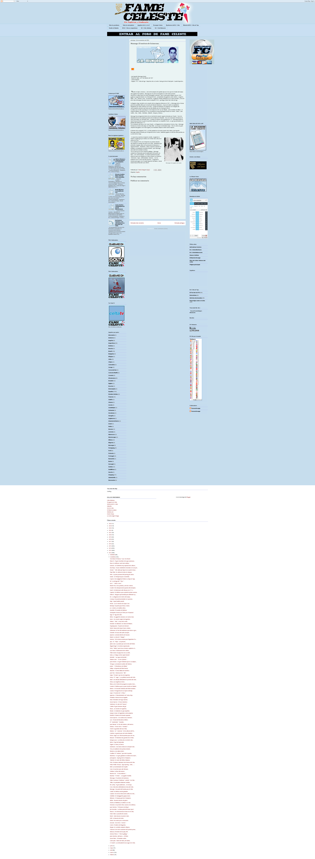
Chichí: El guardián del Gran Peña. (118, 728)
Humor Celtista (194, 255)
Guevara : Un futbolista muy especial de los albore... (123, 565)
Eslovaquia (111, 389)
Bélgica (110, 356)
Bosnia (110, 348)
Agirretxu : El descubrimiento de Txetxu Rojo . (121, 695)
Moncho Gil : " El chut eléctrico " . (118, 773)
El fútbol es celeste (111, 510)
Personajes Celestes (158, 25)
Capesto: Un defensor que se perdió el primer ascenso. (123, 592)
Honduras (111, 413)
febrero (112, 854)
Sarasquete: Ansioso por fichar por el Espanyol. (122, 612)
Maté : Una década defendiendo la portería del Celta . (123, 679)
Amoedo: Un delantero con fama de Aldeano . (121, 623)
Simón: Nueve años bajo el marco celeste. (120, 628)
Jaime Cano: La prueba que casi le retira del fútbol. (122, 643)
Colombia (111, 364)
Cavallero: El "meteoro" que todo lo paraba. (121, 753)
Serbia (110, 466)
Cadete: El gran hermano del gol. (118, 706)
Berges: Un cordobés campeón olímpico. (120, 827)
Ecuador (110, 380)
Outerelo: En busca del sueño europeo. (119, 632)
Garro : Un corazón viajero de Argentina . (120, 619)
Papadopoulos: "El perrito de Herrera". (119, 626)
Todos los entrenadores (128, 25)
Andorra (111, 338)
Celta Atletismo (111, 500)
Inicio (159, 223)
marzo (112, 852)
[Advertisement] (157, 243)
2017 (110, 541)
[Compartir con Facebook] (159, 170)
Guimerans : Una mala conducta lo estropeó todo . (122, 746)
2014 (110, 548)
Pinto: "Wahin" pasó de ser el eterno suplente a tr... (123, 648)
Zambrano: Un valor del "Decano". (118, 704)
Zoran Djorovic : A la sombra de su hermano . (121, 717)
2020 (110, 534)
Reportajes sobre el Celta (197, 300)
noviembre (113, 557)
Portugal (111, 456)
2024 (110, 525)
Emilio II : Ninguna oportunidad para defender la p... (123, 594)
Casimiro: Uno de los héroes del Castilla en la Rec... (122, 793)
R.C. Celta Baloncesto (160, 28)
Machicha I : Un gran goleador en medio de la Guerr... (123, 755)
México (110, 440)
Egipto (110, 383)
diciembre (112, 554)
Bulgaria (111, 354)
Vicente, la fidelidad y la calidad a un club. (120, 802)
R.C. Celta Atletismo (146, 28)
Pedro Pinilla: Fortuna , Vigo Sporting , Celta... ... (122, 764)
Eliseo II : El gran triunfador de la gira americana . (122, 561)
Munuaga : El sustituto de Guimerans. (119, 778)
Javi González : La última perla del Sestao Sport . (122, 809)
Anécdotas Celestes (195, 247)
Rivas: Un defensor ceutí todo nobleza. (119, 563)
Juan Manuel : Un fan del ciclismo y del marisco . (122, 724)
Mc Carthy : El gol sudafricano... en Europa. (121, 784)
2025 (110, 523)
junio (111, 845)
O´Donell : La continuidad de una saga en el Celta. (122, 843)
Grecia (110, 405)
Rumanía (111, 458)
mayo (111, 848)
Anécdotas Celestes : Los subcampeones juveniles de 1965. (120, 222)
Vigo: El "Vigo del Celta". (116, 614)
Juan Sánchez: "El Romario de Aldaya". (119, 807)
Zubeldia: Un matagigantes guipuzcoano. (120, 796)
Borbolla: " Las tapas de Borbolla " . (119, 657)
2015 (110, 546)
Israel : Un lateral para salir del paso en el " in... (121, 590)
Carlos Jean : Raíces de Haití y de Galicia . (120, 840)
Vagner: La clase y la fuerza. (117, 744)
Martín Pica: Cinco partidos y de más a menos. (121, 585)
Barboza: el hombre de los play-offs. (119, 831)
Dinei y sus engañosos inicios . (117, 681)
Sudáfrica (111, 469)
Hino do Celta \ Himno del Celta (197, 261)
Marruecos (111, 434)
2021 (110, 532)
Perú (109, 450)
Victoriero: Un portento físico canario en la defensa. (123, 804)
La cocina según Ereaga (113, 516)
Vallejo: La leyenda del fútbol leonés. (119, 668)
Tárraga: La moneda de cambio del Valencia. (121, 664)
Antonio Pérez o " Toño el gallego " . (119, 834)
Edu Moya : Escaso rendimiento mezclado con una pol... (124, 567)
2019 (110, 537)
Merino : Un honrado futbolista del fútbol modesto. (123, 688)
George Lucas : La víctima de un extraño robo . (121, 740)
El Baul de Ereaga (195, 258)
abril (111, 850)
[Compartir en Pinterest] (160, 170)
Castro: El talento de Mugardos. (118, 825)
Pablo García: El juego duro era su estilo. (120, 652)
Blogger (188, 497)
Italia (110, 426)
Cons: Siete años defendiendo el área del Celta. (122, 787)
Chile (110, 359)
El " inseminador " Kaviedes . (117, 722)
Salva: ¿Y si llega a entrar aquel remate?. (120, 655)
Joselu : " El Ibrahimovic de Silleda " (119, 666)
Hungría (110, 415)
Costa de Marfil (112, 372)
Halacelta (109, 506)
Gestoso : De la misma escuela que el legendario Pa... (123, 639)
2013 (110, 550)
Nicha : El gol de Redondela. (117, 742)
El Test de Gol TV (195, 292)
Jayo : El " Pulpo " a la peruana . (118, 641)
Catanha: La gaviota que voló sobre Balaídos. (121, 733)
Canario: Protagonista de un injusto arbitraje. (121, 690)
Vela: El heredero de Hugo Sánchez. (119, 699)
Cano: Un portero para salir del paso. (119, 769)
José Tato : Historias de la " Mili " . (118, 673)
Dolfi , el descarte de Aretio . (117, 818)
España (138, 172)
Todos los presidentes (114, 25)
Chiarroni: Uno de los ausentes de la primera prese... (123, 829)
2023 (110, 528)
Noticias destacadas (196, 298)
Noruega (111, 445)
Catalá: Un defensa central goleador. (119, 791)
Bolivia (110, 346)
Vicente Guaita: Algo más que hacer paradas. (120, 175)
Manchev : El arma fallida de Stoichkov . (120, 670)
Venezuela (111, 480)
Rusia (110, 461)
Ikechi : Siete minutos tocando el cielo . (119, 816)
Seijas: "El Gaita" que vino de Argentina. (120, 675)
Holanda (111, 410)
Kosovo (110, 429)
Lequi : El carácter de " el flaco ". (118, 693)
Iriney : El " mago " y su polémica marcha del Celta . (123, 677)
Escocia (110, 386)
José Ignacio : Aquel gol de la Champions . (120, 758)
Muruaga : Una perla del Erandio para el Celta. (121, 789)
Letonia (110, 432)
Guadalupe (111, 407)
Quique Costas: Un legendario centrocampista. (121, 713)
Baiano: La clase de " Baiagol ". (117, 637)
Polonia (110, 453)
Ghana (110, 402)
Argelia (110, 340)
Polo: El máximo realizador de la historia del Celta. (122, 762)
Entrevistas (193, 295)
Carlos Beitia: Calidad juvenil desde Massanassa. (119, 207)
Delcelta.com (110, 512)
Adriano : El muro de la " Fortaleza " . (119, 726)
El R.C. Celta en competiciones (129, 28)
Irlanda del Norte (113, 421)
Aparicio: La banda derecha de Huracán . (120, 635)
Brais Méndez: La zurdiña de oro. (119, 191)
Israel (110, 423)
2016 (110, 543)
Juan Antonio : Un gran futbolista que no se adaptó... (123, 661)
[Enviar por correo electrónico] (154, 170)
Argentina (111, 343)
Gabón (110, 399)
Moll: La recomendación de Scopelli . (119, 766)
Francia (110, 397)
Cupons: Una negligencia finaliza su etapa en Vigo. (122, 579)
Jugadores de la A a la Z (144, 25)
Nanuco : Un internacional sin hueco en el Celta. (122, 811)
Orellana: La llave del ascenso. (117, 771)
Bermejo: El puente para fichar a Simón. (120, 605)
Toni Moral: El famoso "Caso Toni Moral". (120, 559)
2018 (110, 539)
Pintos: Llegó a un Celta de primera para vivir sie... (122, 735)
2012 (110, 552)
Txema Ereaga (141, 169)
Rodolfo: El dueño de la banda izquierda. (120, 715)
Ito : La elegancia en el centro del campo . (120, 597)
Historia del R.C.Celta (112, 504)
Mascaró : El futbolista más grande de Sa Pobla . (122, 737)
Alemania (111, 335)
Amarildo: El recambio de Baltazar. (118, 610)
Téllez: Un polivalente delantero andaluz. (120, 782)
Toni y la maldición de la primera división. (120, 749)
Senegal (111, 464)
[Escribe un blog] (156, 170)
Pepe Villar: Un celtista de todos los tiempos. (121, 572)
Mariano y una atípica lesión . (117, 751)
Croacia (110, 375)
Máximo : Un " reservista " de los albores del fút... (122, 731)
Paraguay (111, 448)
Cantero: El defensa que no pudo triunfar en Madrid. (123, 686)
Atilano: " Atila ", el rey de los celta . (119, 621)
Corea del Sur (112, 370)
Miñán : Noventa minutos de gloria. (119, 800)
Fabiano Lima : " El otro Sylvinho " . (119, 659)
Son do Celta (110, 508)
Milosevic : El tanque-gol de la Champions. (120, 798)
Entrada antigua (179, 223)
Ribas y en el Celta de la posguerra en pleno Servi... (123, 684)
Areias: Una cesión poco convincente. (119, 820)
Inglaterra (111, 418)
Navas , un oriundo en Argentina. (118, 708)
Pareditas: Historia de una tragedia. (119, 697)
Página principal (195, 264)
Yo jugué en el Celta (112, 502)
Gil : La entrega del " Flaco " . (117, 581)
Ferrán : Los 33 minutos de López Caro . (120, 603)
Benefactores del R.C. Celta (173, 25)
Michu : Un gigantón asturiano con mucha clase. (122, 617)
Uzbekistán (111, 477)
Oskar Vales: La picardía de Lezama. (119, 813)
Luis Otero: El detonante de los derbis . (119, 650)
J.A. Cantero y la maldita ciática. (118, 608)
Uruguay (111, 475)
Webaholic (192, 312)
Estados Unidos (113, 394)
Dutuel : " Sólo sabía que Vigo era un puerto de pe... (123, 570)
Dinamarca (111, 378)
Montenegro (112, 437)
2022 (110, 530)
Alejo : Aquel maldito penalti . (117, 601)
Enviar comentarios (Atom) (161, 228)
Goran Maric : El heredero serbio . (118, 838)
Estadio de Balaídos (114, 28)
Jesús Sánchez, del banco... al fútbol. (119, 836)
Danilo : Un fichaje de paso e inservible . (120, 576)
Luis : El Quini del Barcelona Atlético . (119, 720)
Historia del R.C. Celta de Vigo (191, 25)
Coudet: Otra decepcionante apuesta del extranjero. (123, 588)
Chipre (110, 362)
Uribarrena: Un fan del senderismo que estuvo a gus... (123, 630)
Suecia (110, 472)
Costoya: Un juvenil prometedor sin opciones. (121, 599)
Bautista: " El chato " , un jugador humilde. (120, 775)
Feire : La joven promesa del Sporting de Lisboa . (122, 574)
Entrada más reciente (137, 223)
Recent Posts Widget (196, 311)
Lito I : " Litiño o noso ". (116, 583)
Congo (110, 367)
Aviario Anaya (110, 514)
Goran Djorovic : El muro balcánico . (119, 702)
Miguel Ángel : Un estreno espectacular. (120, 646)
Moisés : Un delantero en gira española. (120, 711)
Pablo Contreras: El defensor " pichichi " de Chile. (122, 780)
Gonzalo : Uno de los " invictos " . (118, 822)
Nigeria (110, 442)
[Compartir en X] (157, 170)
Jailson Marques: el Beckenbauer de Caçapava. (120, 160)
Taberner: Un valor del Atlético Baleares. (120, 760)
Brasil (110, 351)
